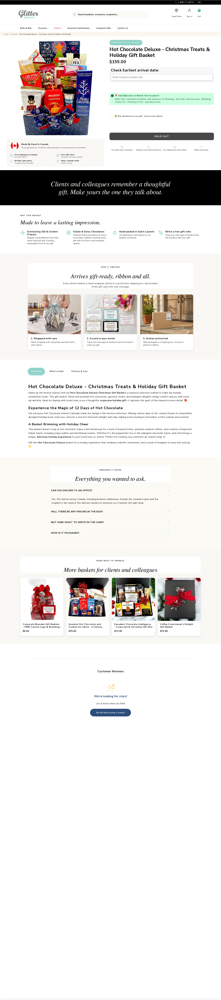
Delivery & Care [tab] (79, 371)
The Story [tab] (36, 371)
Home (6, 34)
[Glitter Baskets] (34, 14)
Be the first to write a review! (110, 712)
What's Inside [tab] (56, 371)
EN (199, 2)
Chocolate (14, 34)
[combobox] (110, 14)
